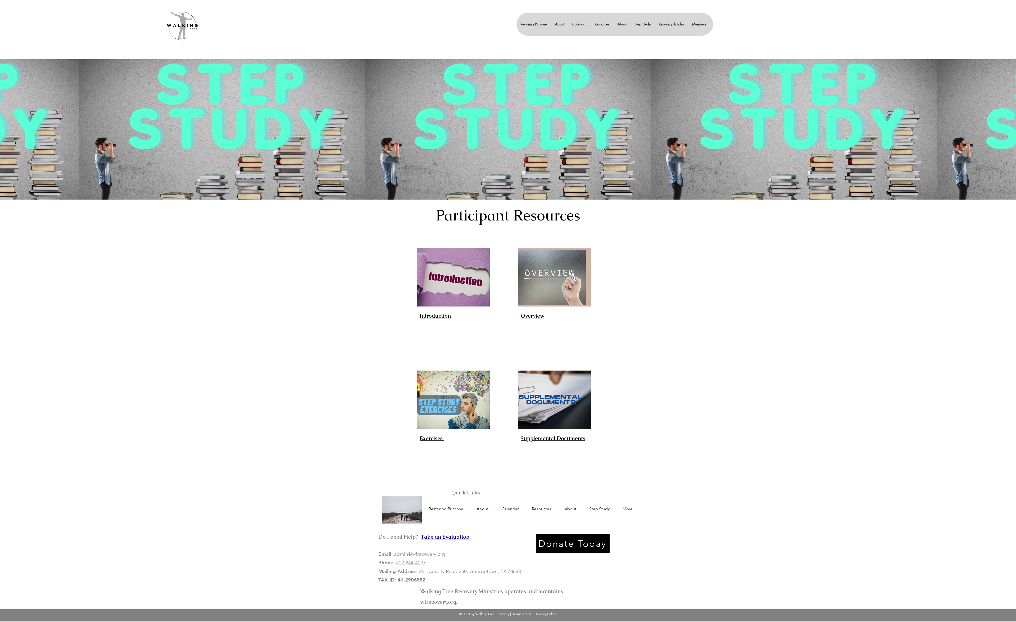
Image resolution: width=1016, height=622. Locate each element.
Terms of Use (522, 614)
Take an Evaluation (445, 536)
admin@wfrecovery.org (419, 554)
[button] (559, 24)
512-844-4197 (411, 563)
